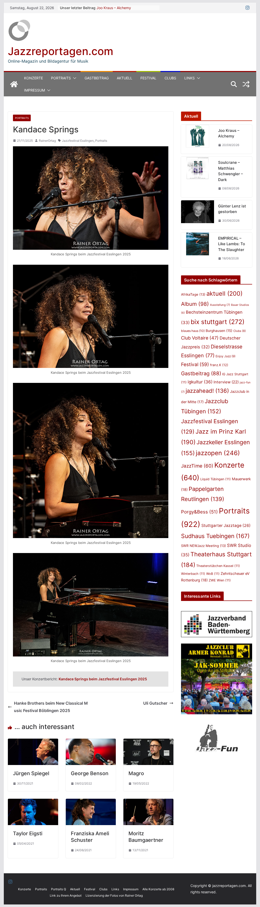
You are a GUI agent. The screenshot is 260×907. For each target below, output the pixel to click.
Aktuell (124, 78)
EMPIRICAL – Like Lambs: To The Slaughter (231, 244)
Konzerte (33, 78)
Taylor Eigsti (27, 833)
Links (189, 78)
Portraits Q (58, 889)
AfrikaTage (193, 294)
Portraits (61, 78)
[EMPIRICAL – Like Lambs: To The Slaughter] (197, 250)
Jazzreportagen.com (60, 51)
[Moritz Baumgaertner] (148, 802)
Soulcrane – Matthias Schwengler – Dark (230, 171)
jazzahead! (207, 390)
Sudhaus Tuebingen (215, 536)
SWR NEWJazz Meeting (203, 546)
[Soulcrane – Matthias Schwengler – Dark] (197, 177)
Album (195, 304)
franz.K (219, 365)
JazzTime (197, 466)
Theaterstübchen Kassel (218, 566)
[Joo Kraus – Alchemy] (197, 139)
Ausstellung (220, 305)
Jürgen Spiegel (31, 773)
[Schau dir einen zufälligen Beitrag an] (246, 84)
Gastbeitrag (97, 78)
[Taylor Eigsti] (33, 802)
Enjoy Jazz (225, 356)
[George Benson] (91, 742)
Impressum (34, 90)
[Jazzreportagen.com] (14, 84)
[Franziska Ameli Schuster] (91, 802)
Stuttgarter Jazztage (226, 525)
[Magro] (148, 742)
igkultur (200, 381)
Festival (148, 78)
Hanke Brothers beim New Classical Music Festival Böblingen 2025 (51, 707)
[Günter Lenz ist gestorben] (197, 214)
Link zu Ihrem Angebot (66, 895)
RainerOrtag (47, 141)
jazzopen (218, 453)
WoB (213, 574)
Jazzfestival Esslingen (78, 141)
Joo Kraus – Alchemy (113, 8)
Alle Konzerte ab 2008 (158, 889)
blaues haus (193, 331)
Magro (136, 773)
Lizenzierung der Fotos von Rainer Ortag (114, 895)
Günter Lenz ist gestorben (232, 209)
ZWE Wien (220, 580)
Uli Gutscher (155, 703)
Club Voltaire (200, 338)
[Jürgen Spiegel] (33, 742)
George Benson (89, 773)
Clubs (170, 78)
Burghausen (219, 331)
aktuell (224, 293)
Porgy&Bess (199, 511)
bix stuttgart (218, 322)
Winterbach (193, 574)
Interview (226, 382)
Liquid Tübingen (215, 479)
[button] (73, 78)
